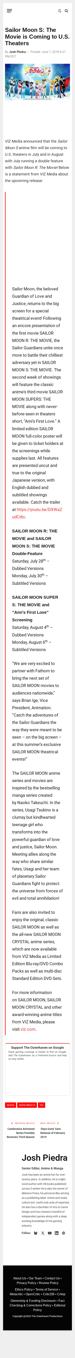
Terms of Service (46, 1289)
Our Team (35, 1278)
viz (41, 1105)
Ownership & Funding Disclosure (34, 1300)
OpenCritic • (34, 1294)
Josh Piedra (17, 52)
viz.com (28, 1029)
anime (10, 1105)
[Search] (66, 10)
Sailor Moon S (27, 1105)
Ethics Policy (24, 1289)
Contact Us (52, 1278)
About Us (20, 1278)
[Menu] (9, 10)
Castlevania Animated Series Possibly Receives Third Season (21, 1133)
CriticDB (48, 1294)
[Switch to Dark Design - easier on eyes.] (59, 11)
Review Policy (48, 1283)
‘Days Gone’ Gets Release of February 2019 (52, 1133)
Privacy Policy (26, 1283)
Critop (61, 1294)
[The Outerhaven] (36, 10)
